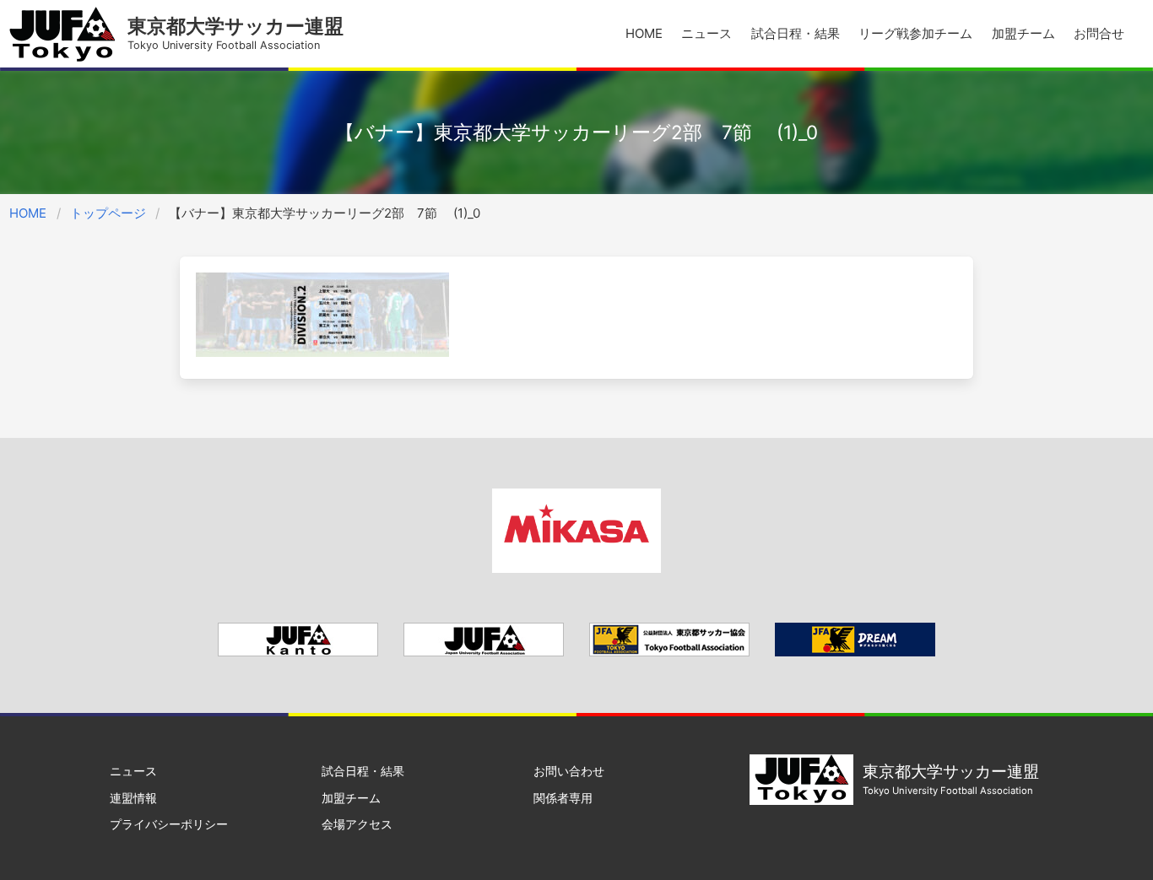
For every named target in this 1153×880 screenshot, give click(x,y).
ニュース (706, 33)
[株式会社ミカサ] (576, 568)
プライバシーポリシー (169, 824)
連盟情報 (133, 798)
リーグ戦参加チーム (915, 33)
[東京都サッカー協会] (669, 652)
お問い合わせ (568, 771)
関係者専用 (563, 798)
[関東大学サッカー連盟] (298, 652)
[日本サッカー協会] (855, 652)
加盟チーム (1023, 33)
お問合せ (1099, 33)
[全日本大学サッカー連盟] (483, 652)
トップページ (108, 213)
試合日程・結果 (795, 33)
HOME (644, 33)
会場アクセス (357, 824)
